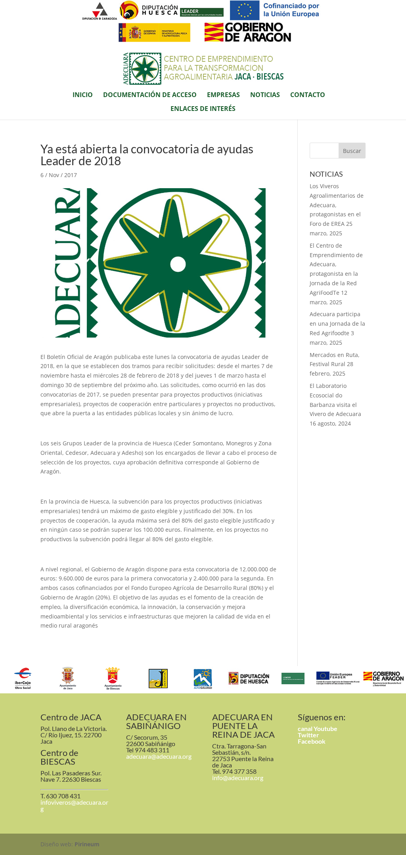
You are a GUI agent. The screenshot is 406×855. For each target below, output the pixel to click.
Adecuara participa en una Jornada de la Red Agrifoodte (337, 323)
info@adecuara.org (237, 777)
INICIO (83, 95)
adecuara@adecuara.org (159, 756)
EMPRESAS (223, 95)
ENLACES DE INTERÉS (203, 109)
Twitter (308, 735)
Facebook (312, 741)
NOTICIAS (265, 95)
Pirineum (87, 844)
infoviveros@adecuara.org (74, 805)
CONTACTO (307, 95)
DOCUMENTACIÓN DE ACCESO (150, 95)
